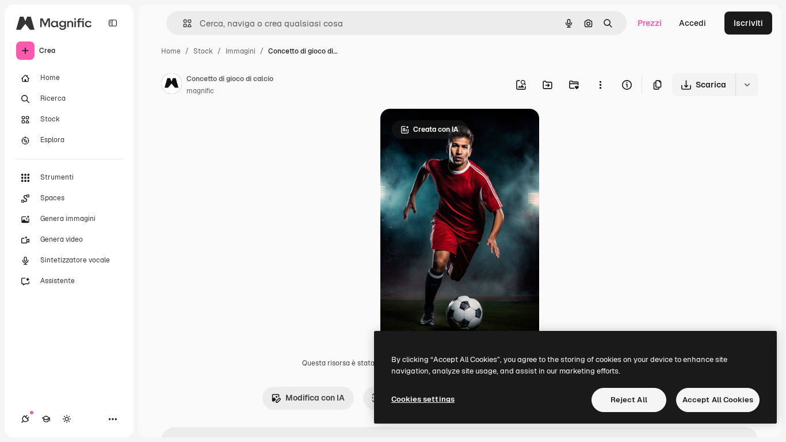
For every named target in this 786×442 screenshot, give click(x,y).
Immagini (240, 51)
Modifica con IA (315, 398)
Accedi (692, 23)
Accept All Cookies (717, 400)
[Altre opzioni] (600, 84)
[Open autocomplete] (183, 23)
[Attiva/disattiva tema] (67, 419)
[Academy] (46, 419)
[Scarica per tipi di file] (746, 84)
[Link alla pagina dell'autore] (171, 85)
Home (171, 51)
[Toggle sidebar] (113, 23)
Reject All (629, 400)
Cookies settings (423, 399)
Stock (203, 51)
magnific (200, 91)
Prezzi (650, 23)
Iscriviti (748, 23)
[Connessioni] (25, 419)
